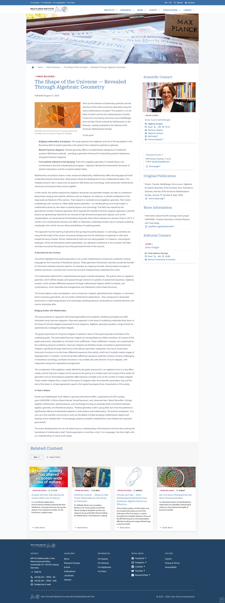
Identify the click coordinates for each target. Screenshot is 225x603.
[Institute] (116, 10)
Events (153, 10)
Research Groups (72, 563)
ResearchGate (142, 575)
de (170, 3)
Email (150, 127)
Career (187, 10)
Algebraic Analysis (155, 133)
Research (125, 10)
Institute (109, 10)
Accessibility (171, 567)
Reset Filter (55, 457)
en (166, 3)
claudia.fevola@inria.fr (161, 161)
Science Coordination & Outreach (161, 259)
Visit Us (37, 572)
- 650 (159, 256)
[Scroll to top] (222, 600)
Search (180, 3)
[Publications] (180, 10)
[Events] (159, 10)
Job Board (69, 575)
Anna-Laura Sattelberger (158, 120)
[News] (145, 10)
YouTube (139, 571)
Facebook (140, 558)
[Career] (193, 10)
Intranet (191, 3)
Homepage (154, 166)
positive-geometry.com (160, 226)
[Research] (133, 10)
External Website (155, 139)
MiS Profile (152, 136)
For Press (71, 3)
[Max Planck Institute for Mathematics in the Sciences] (32, 67)
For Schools (46, 3)
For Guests (34, 3)
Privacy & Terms (172, 563)
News (140, 10)
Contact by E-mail (42, 584)
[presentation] (57, 115)
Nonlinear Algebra (155, 130)
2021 (35, 457)
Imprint (168, 559)
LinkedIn (139, 566)
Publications (170, 10)
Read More (40, 528)
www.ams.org (155, 198)
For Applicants (59, 3)
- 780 (159, 127)
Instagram (140, 562)
